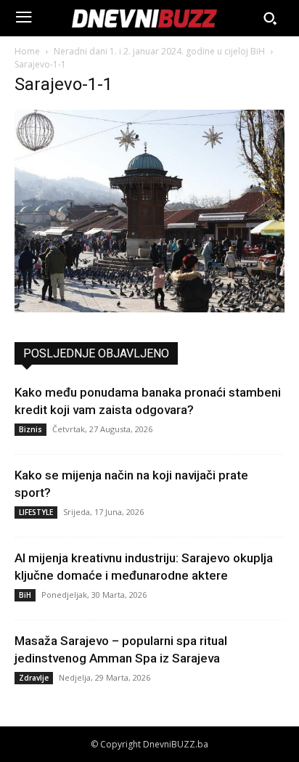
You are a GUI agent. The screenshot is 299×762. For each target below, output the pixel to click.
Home (27, 51)
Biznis (30, 429)
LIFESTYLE (36, 512)
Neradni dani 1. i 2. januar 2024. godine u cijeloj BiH (159, 51)
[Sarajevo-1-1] (149, 308)
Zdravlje (34, 678)
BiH (25, 595)
